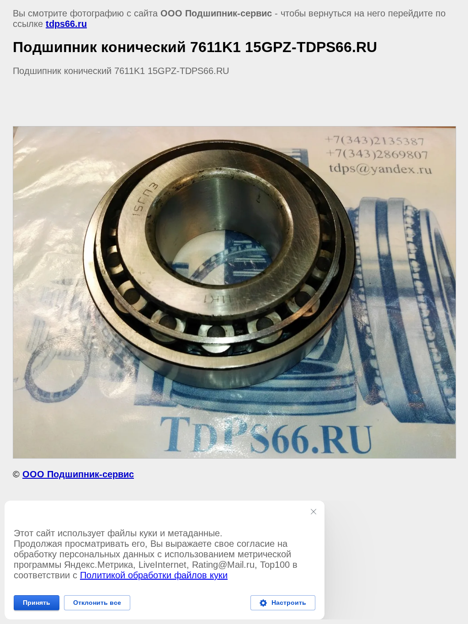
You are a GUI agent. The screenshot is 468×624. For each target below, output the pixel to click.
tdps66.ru (66, 24)
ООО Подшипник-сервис (78, 474)
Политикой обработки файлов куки (154, 575)
